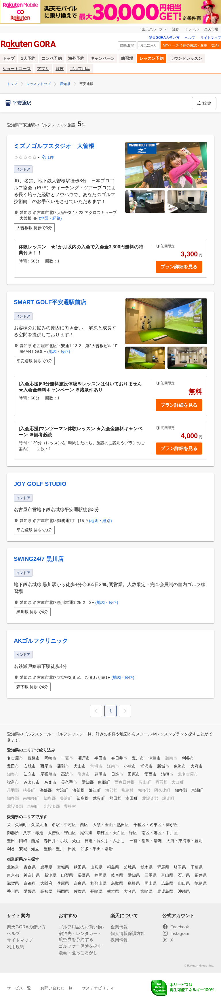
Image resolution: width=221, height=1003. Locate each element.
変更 (207, 103)
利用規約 (15, 946)
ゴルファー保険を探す (80, 946)
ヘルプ (190, 38)
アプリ (43, 68)
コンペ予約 (52, 58)
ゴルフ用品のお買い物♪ (81, 926)
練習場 (127, 58)
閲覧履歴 (127, 45)
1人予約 (28, 58)
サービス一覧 (19, 988)
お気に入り (148, 45)
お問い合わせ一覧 (56, 988)
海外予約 (76, 58)
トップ (9, 58)
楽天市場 (211, 29)
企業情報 (119, 926)
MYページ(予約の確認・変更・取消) (191, 45)
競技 (60, 68)
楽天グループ (152, 29)
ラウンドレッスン (186, 58)
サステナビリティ (98, 988)
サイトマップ (210, 38)
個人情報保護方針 (127, 933)
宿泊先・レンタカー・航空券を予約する (80, 936)
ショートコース (17, 68)
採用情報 (119, 940)
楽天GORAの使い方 (164, 38)
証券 (175, 29)
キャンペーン (103, 58)
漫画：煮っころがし (78, 952)
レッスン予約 (152, 58)
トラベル (192, 29)
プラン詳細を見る (179, 266)
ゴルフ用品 (80, 68)
